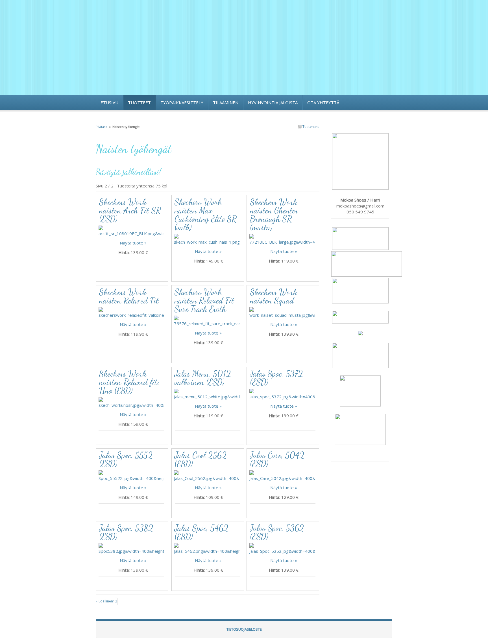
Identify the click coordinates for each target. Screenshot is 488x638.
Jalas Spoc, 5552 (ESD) (126, 459)
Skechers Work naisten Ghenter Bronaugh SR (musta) (274, 214)
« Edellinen (104, 601)
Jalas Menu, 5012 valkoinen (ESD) (203, 377)
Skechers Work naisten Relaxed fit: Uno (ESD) (129, 382)
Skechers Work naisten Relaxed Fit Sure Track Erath (204, 300)
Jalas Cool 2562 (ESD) (201, 459)
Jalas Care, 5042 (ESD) (277, 459)
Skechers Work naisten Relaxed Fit (129, 296)
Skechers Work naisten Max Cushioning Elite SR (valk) (206, 214)
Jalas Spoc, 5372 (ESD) (276, 377)
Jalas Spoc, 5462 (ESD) (201, 532)
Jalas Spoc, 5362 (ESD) (277, 532)
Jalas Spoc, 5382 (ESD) (126, 532)
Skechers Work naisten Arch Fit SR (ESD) (130, 210)
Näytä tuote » (133, 243)
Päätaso (101, 126)
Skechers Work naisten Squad (273, 296)
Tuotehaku (310, 126)
